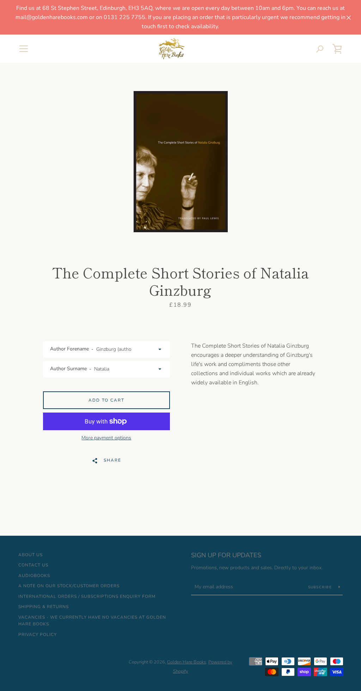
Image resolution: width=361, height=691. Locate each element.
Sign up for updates (226, 555)
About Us (30, 555)
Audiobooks (34, 575)
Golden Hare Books (186, 662)
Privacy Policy (37, 634)
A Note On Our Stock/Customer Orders (69, 586)
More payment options (106, 437)
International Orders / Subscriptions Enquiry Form (86, 596)
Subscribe (321, 587)
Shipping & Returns (43, 606)
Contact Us (33, 565)
